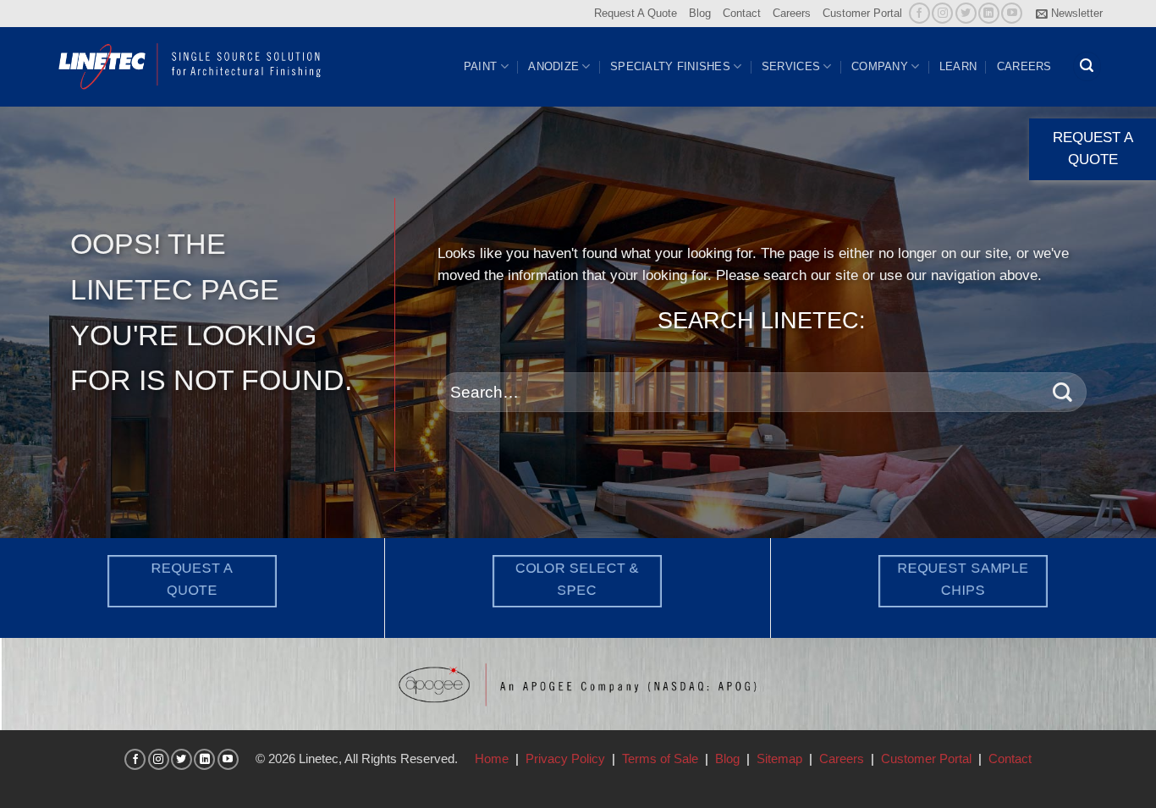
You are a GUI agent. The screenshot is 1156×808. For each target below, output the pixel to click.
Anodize (553, 66)
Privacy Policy (565, 758)
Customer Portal (862, 13)
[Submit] (1062, 392)
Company (879, 66)
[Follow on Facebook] (919, 13)
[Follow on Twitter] (966, 13)
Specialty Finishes (670, 66)
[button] (1069, 13)
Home (492, 758)
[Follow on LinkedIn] (988, 13)
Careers (792, 13)
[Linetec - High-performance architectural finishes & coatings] (190, 66)
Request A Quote (635, 13)
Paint (480, 66)
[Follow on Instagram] (942, 13)
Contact (742, 13)
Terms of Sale (660, 758)
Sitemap (779, 758)
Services (791, 66)
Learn (958, 66)
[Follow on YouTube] (1011, 13)
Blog (700, 13)
